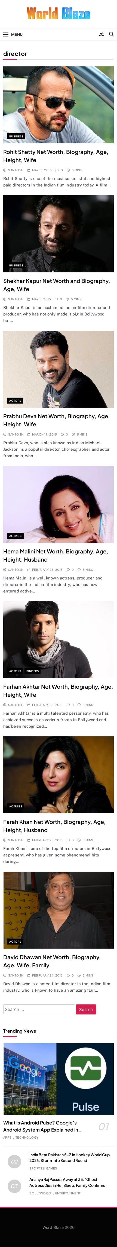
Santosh (15, 170)
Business (16, 136)
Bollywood (40, 1193)
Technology (27, 1137)
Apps (7, 1137)
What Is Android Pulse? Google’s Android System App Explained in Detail (40, 1130)
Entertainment (68, 1193)
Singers (32, 671)
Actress (15, 535)
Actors (15, 400)
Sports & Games (43, 1168)
